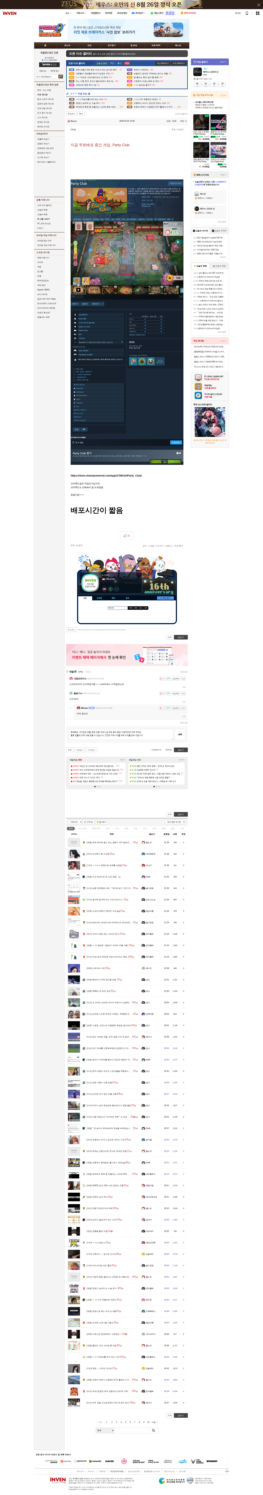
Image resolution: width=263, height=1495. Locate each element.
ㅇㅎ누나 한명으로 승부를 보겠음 (104, 865)
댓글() (180, 129)
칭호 (127, 598)
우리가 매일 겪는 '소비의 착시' (103, 934)
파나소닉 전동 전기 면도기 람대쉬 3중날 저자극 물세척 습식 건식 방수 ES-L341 (210, 367)
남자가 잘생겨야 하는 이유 (101, 1220)
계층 (163, 828)
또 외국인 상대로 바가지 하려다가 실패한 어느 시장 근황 (115, 1002)
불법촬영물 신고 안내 (152, 1471)
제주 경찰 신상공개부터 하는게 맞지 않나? (108, 1403)
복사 (81, 114)
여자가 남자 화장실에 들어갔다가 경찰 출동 (109, 1105)
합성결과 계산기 (44, 153)
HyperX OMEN (43, 290)
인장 (85, 598)
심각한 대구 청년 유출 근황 (102, 1094)
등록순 (80, 672)
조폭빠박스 (150, 1311)
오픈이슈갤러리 (181, 114)
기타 (182, 828)
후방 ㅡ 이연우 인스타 (99, 1368)
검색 (60, 76)
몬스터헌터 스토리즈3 (46, 303)
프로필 (99, 598)
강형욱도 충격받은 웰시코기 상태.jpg (106, 1162)
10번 (130, 608)
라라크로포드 (151, 1197)
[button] (95, 786)
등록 (180, 734)
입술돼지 (150, 1254)
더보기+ (123, 760)
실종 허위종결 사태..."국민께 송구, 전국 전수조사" (112, 888)
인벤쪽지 (104, 589)
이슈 (82, 828)
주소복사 (71, 630)
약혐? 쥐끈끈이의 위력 (99, 1208)
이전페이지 (156, 750)
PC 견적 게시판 (44, 224)
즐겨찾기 (102, 822)
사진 (154, 828)
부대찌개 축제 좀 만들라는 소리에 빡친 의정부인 (111, 1174)
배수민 (149, 968)
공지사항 (182, 1471)
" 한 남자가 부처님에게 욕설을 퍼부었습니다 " (110, 1128)
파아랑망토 (150, 854)
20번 (135, 608)
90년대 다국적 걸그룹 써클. (102, 980)
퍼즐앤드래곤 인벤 (49, 52)
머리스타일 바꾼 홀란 (99, 1265)
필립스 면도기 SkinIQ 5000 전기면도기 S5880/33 (210, 362)
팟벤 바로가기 (43, 258)
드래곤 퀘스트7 (43, 313)
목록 (173, 129)
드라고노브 (150, 899)
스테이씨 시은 (96, 968)
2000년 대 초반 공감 (98, 991)
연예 (96, 828)
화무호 (149, 1300)
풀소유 (149, 842)
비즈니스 (91, 1471)
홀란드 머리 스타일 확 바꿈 (102, 1345)
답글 (184, 687)
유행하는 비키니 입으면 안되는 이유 (105, 1140)
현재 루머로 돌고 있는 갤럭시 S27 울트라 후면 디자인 (113, 842)
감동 (173, 828)
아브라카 (150, 1231)
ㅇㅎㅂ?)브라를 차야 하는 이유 (103, 1357)
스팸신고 (169, 546)
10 (148, 1422)
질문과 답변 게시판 (45, 104)
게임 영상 (41, 285)
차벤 (39, 267)
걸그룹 (40, 271)
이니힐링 (110, 589)
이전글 (91, 750)
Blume (73, 121)
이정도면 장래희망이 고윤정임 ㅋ (104, 1334)
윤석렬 (149, 1140)
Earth (148, 877)
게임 (136, 828)
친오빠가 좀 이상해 (98, 854)
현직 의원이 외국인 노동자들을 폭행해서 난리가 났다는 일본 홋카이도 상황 (123, 1071)
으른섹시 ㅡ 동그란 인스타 (101, 1254)
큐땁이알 (150, 1185)
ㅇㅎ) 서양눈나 (96, 1242)
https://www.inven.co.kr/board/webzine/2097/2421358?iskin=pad (101, 630)
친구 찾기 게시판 (44, 113)
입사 (148, 980)
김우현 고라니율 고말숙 (100, 1323)
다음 (154, 1422)
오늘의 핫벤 (42, 210)
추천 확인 (178, 546)
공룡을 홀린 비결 (97, 1231)
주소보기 (71, 114)
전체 (71, 828)
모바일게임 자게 (44, 241)
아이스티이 (150, 1334)
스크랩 (151, 546)
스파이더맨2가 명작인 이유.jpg (103, 911)
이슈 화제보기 (179, 63)
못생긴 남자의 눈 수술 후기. (102, 1288)
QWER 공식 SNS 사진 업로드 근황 (105, 1185)
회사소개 (80, 1471)
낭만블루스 (150, 1174)
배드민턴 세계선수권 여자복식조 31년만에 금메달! (112, 922)
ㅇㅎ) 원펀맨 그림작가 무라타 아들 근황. (107, 945)
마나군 (149, 865)
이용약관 (102, 1471)
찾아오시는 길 (169, 1471)
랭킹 (113, 598)
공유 (145, 546)
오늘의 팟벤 (42, 214)
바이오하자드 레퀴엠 (46, 308)
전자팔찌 (150, 934)
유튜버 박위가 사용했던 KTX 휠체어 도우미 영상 (111, 1380)
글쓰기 (181, 814)
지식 (145, 828)
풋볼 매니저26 (43, 317)
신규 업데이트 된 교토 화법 (102, 877)
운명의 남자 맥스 (97, 1197)
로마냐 (149, 1037)
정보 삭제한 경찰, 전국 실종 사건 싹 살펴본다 (110, 1037)
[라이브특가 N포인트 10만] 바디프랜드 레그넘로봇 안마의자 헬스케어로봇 (210, 346)
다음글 (79, 750)
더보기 (116, 589)
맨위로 (169, 750)
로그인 (237, 13)
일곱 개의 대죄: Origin (46, 299)
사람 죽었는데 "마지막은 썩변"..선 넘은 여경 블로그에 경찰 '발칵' (118, 1117)
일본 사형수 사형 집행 (99, 1082)
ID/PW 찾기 (55, 71)
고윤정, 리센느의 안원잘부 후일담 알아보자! (109, 1025)
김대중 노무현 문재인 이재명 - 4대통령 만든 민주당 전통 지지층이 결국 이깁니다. (126, 1014)
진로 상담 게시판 (44, 108)
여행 (39, 276)
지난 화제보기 (163, 63)
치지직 (40, 262)
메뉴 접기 (165, 598)
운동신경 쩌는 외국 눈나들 (101, 1311)
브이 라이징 (42, 294)
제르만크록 (150, 1242)
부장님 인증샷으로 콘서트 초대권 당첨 (106, 1151)
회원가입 (42, 71)
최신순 (88, 672)
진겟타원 (150, 1014)
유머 (108, 828)
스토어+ (223, 95)
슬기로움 (150, 888)
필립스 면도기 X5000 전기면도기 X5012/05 (210, 356)
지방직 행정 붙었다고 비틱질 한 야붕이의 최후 (110, 1277)
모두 (140, 608)
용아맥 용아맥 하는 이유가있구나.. (105, 899)
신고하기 (159, 546)
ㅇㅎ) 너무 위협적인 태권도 (102, 1300)
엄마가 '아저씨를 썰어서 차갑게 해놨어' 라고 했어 (111, 1060)
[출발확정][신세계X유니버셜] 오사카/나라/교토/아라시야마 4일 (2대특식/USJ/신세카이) (210, 351)
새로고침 (184, 672)
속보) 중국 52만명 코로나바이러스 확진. (107, 957)
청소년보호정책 (134, 1471)
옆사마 (149, 1220)
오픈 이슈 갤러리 (44, 205)
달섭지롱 (150, 911)
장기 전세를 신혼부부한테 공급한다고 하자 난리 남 (112, 1048)
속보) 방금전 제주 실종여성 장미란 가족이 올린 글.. (112, 1391)
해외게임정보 (43, 281)
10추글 (90, 822)
